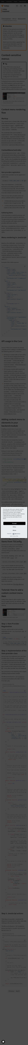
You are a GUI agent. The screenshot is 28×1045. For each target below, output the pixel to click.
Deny (14, 527)
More (14, 530)
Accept (14, 523)
